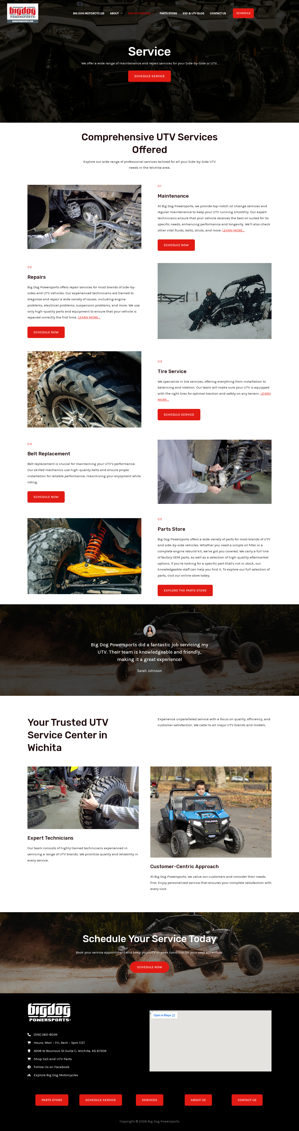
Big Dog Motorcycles (88, 13)
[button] (120, 13)
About (114, 13)
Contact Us (218, 13)
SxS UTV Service (139, 13)
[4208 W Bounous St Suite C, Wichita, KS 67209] (66, 1051)
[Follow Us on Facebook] (48, 1067)
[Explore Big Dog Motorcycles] (52, 1075)
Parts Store (168, 13)
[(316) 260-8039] (42, 1035)
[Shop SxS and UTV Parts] (49, 1059)
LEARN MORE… (233, 230)
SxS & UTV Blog (193, 13)
